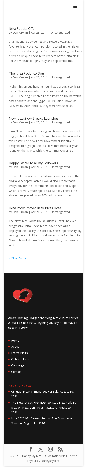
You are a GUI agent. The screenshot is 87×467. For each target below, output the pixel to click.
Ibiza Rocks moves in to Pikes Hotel (35, 208)
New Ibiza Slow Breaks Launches (33, 118)
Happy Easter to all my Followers (33, 163)
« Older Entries (18, 258)
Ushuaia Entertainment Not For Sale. (35, 391)
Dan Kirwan (20, 32)
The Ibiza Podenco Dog (26, 73)
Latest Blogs (19, 353)
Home (15, 340)
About (15, 346)
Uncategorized (60, 32)
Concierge (17, 365)
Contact (16, 372)
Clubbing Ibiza (20, 359)
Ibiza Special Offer (22, 28)
